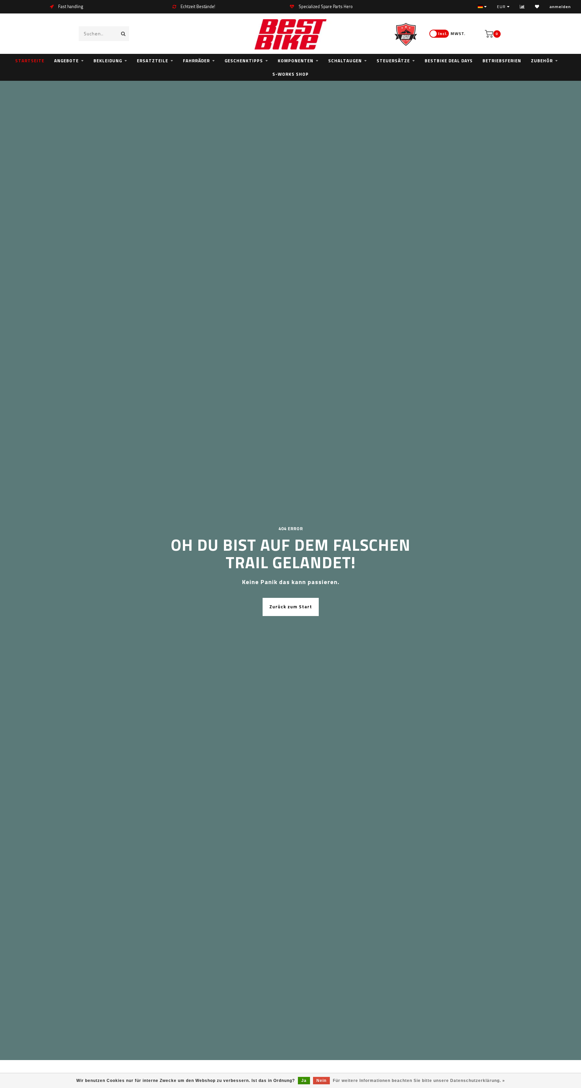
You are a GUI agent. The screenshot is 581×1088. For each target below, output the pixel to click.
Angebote (66, 60)
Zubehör (542, 60)
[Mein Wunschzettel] (537, 6)
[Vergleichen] (522, 6)
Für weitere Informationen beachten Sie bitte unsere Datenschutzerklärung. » (419, 1080)
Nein (321, 1080)
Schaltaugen (345, 60)
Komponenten (295, 60)
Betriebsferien (501, 60)
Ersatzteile (152, 60)
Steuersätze (393, 60)
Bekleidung (107, 60)
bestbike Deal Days (449, 60)
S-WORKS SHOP (290, 74)
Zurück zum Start (290, 606)
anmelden (560, 6)
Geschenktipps (244, 60)
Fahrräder (196, 60)
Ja (304, 1080)
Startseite (29, 60)
